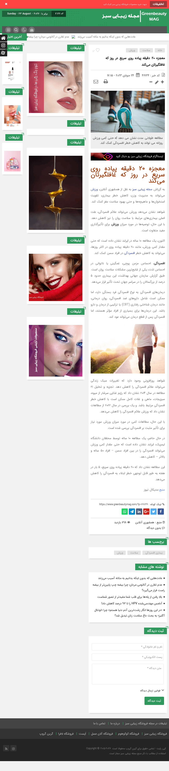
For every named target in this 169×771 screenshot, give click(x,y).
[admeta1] (128, 156)
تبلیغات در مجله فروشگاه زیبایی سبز (146, 723)
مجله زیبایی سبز (142, 189)
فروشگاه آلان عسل (102, 733)
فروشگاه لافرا (66, 733)
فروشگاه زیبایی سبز (155, 733)
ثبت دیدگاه (154, 701)
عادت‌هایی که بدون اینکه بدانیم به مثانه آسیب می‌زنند (126, 37)
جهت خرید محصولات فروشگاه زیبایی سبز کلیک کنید (125, 4)
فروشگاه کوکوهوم (128, 733)
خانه (160, 50)
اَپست (82, 733)
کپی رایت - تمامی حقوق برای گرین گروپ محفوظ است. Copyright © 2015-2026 (126, 748)
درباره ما (115, 723)
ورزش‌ (120, 553)
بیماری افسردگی (154, 553)
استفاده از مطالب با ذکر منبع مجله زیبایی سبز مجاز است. (137, 753)
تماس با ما (99, 723)
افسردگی (129, 253)
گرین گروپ (46, 733)
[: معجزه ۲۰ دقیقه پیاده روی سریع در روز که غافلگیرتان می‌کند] (96, 82)
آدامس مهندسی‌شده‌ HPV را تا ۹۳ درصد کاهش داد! (131, 603)
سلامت (146, 50)
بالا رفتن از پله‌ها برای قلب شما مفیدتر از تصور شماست (129, 597)
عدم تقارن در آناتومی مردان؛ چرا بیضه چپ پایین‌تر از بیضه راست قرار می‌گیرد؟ (46, 37)
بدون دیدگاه (154, 528)
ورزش (132, 50)
